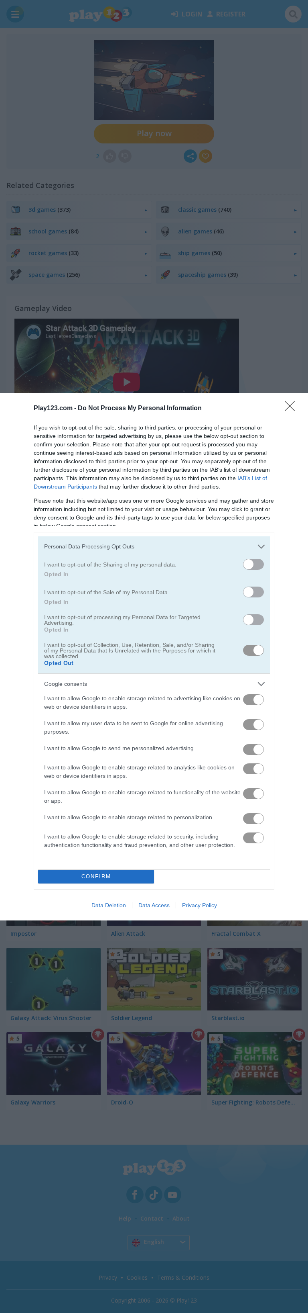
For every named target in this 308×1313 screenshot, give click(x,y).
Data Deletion (108, 905)
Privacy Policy (199, 905)
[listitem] (154, 546)
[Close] (292, 408)
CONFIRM (96, 876)
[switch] (253, 564)
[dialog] (154, 656)
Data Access (154, 905)
